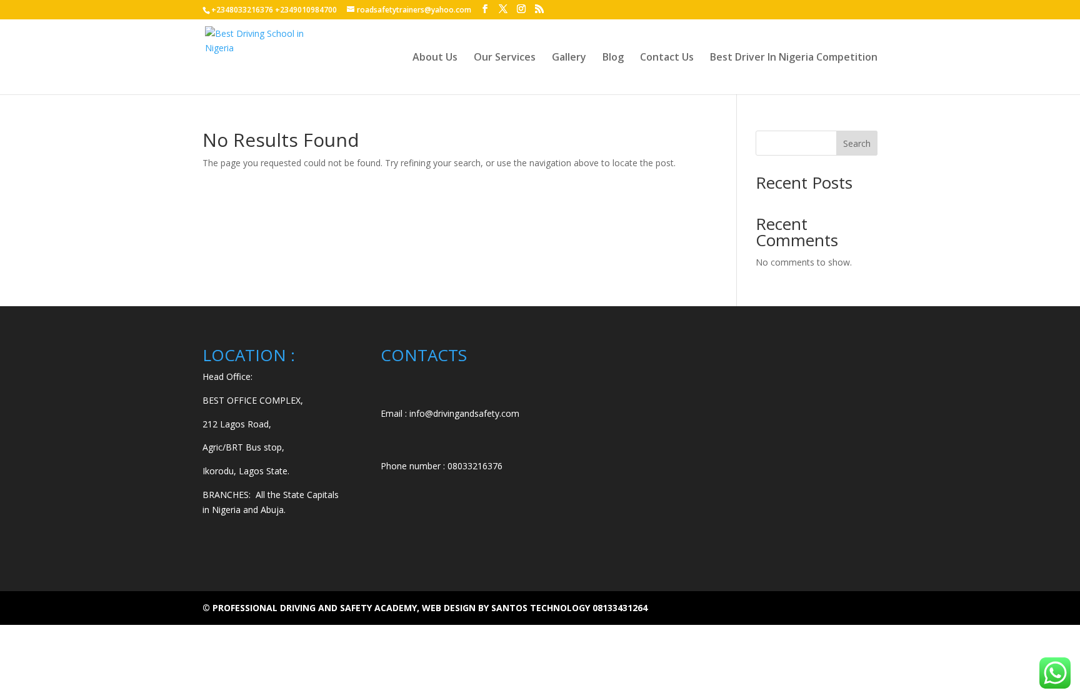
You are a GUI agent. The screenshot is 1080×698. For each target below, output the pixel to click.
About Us (435, 58)
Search (857, 143)
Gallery (569, 58)
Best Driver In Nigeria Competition (794, 58)
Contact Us (667, 58)
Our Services (505, 58)
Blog (613, 58)
